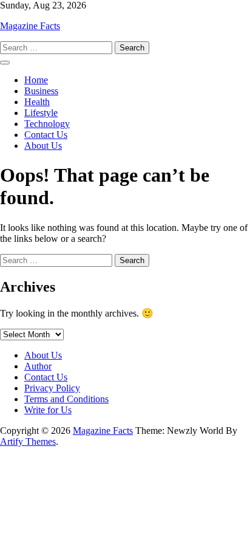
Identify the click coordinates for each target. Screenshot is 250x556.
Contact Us (45, 134)
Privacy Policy (52, 388)
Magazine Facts (30, 26)
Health (37, 102)
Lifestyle (41, 113)
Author (38, 366)
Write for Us (48, 410)
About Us (43, 145)
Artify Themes (28, 441)
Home (36, 80)
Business (41, 91)
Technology (47, 123)
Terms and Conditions (66, 399)
